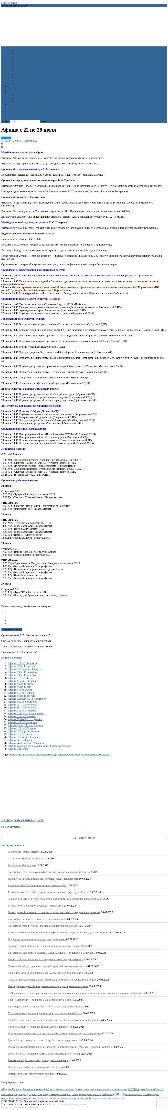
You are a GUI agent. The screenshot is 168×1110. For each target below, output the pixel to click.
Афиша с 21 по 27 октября (22, 710)
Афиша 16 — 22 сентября (22, 704)
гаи (15, 1094)
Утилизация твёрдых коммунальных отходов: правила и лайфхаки (45, 1013)
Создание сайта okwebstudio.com (19, 1107)
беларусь (109, 1089)
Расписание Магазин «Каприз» (25, 858)
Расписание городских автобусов (33, 95)
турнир (45, 1098)
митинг (75, 754)
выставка (35, 754)
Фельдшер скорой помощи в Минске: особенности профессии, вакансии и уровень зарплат (59, 1047)
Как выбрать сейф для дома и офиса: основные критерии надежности (47, 872)
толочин (37, 1098)
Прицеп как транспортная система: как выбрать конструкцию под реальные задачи (54, 1033)
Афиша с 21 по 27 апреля (22, 728)
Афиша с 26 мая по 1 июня (23, 737)
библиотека (23, 754)
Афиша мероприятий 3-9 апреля (26, 743)
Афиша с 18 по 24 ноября (22, 716)
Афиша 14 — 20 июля (20, 740)
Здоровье (19, 50)
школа (113, 1098)
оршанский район (133, 1094)
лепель (63, 1095)
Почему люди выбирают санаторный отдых (32, 1067)
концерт (53, 754)
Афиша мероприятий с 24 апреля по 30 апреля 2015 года (39, 746)
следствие (14, 1098)
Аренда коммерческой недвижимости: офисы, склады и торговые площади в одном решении (60, 932)
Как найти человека (84, 837)
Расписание (14, 92)
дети (20, 1094)
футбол (89, 1098)
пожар (147, 1094)
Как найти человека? (26, 83)
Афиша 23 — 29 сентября (22, 707)
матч (69, 1095)
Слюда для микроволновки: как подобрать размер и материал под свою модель (52, 979)
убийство (53, 1098)
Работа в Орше (16, 104)
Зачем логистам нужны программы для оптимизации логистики (44, 1053)
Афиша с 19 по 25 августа (22, 663)
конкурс (47, 1094)
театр (29, 1098)
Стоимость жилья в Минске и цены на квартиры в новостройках (44, 946)
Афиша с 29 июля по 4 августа (25, 669)
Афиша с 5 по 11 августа (21, 695)
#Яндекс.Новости (11, 1089)
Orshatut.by (31, 140)
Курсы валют (15, 107)
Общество (20, 62)
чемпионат (98, 1098)
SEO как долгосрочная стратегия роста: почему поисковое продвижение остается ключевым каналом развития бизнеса (75, 993)
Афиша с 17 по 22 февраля (22, 722)
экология (120, 1098)
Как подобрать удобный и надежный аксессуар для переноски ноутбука (48, 986)
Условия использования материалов (66, 1104)
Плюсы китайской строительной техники (31, 1073)
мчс (110, 1094)
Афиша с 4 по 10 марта (20, 684)
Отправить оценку (12, 629)
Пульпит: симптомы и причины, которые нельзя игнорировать (43, 878)
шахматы (106, 1098)
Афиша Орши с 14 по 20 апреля (25, 725)
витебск (133, 1089)
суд (21, 1098)
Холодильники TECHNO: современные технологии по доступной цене (48, 892)
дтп (24, 1094)
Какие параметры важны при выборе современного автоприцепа (44, 972)
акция (92, 1089)
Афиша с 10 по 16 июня (21, 692)
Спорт (17, 68)
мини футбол (87, 1095)
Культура (19, 53)
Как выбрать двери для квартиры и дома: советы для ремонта (42, 1006)
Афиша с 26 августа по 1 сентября (27, 698)
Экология (19, 74)
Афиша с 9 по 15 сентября (22, 672)
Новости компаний (25, 80)
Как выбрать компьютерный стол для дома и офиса (36, 919)
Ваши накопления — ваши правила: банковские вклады (39, 999)
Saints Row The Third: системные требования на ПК (37, 885)
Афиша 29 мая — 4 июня (22, 681)
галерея (44, 754)
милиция (76, 1094)
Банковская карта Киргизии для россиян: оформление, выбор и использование (52, 898)
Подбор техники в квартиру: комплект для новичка (37, 939)
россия (5, 1098)
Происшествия (22, 65)
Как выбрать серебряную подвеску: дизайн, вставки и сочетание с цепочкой (51, 952)
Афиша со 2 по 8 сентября (22, 701)
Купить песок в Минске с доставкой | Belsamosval (35, 905)
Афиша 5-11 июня (18, 748)
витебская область (151, 1089)
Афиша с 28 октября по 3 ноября (26, 713)
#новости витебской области (39, 1089)
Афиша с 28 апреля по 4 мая (23, 731)
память (95, 754)
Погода (12, 109)
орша (88, 754)
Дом (16, 59)
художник (104, 754)
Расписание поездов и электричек (33, 101)
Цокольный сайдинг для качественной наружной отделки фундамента (47, 966)
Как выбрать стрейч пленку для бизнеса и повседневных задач (43, 925)
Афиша (12, 86)
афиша (13, 754)
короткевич (64, 754)
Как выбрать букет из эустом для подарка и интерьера (38, 1060)
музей (82, 754)
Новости (13, 47)
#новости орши (65, 1089)
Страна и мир (22, 71)
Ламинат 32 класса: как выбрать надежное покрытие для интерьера (45, 959)
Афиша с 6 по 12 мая (19, 686)
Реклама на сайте (17, 115)
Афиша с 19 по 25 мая (20, 734)
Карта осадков (16, 112)
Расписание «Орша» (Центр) (24, 851)
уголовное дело (65, 1098)
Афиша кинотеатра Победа (23, 89)
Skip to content (9, 2)
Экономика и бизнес (25, 77)
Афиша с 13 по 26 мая (20, 689)
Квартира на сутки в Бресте (22, 820)
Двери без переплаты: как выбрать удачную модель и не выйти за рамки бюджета (53, 1020)
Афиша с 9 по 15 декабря (22, 675)
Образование (21, 56)
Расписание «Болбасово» (22, 865)
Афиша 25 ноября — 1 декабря (25, 719)
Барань (78, 1089)
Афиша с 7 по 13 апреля (21, 666)
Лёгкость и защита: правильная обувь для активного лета (40, 1026)
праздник (155, 1095)
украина (79, 1098)
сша (25, 1098)
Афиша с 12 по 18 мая (20, 678)
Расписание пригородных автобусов (34, 98)
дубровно (32, 1094)
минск (96, 1094)
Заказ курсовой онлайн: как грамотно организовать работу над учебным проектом (54, 912)
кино (40, 1094)
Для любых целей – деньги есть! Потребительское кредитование (44, 1040)
